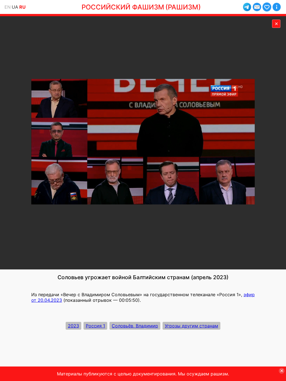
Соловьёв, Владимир (135, 326)
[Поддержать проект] (267, 7)
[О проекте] (277, 7)
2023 (73, 326)
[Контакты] (257, 7)
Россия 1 (95, 326)
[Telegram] (247, 7)
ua (15, 7)
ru (22, 7)
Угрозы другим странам (191, 326)
